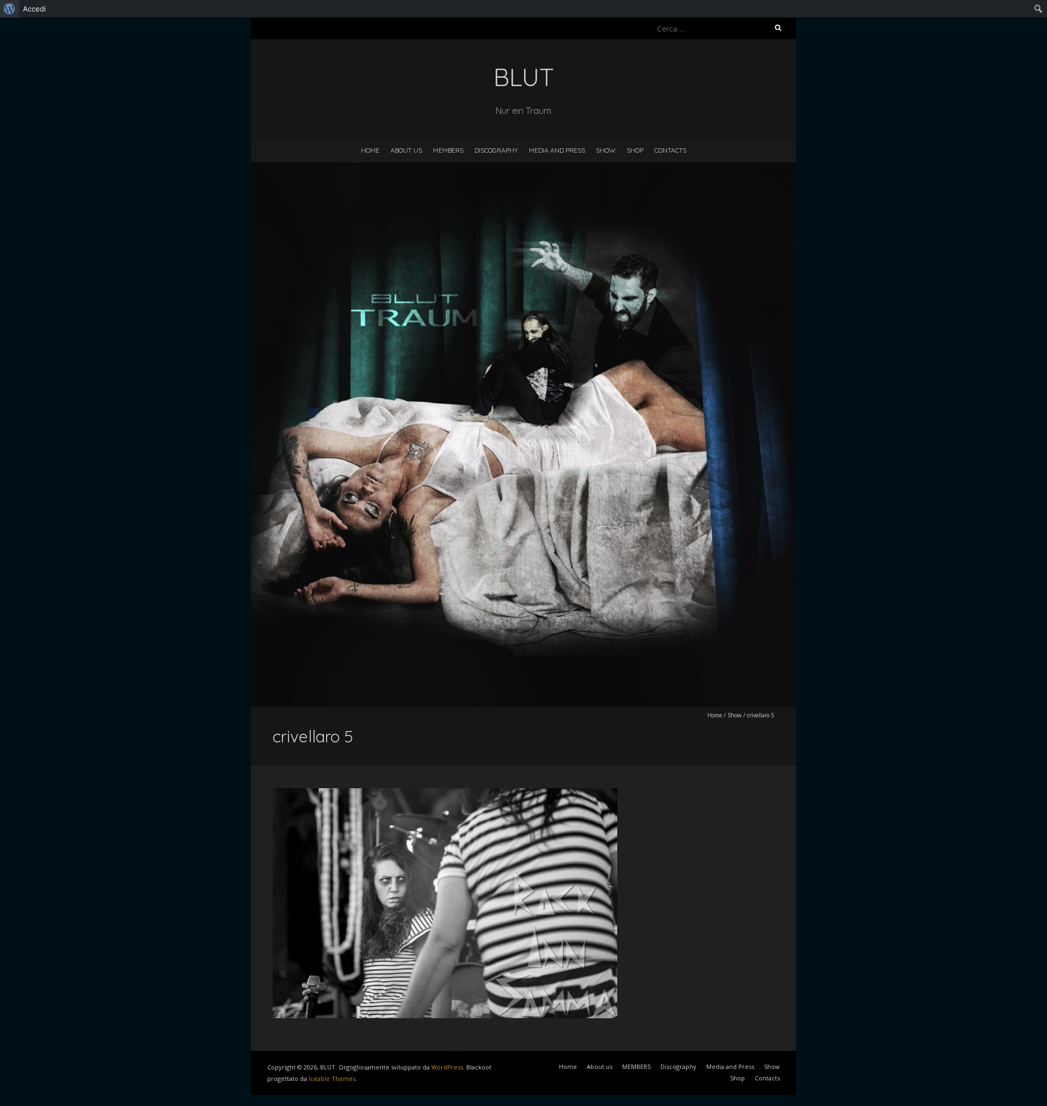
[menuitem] (9, 8)
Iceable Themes (332, 1078)
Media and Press (557, 150)
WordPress (447, 1067)
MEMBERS (448, 150)
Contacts (670, 150)
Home (370, 150)
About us (406, 150)
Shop (635, 150)
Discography (496, 150)
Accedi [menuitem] (34, 8)
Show (606, 150)
